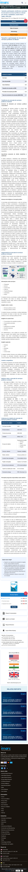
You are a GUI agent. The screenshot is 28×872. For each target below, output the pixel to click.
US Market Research (5, 781)
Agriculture (3, 820)
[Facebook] (5, 768)
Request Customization (11, 613)
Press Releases (4, 789)
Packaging (3, 838)
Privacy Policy (8, 870)
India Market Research (6, 775)
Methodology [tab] (14, 31)
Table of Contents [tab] (14, 28)
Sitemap (3, 812)
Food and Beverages (5, 834)
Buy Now (19, 21)
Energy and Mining (5, 832)
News (2, 810)
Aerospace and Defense (6, 818)
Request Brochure (10, 624)
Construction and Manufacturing (8, 828)
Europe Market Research (6, 779)
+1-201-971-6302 (5, 853)
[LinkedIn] (2, 768)
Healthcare (3, 836)
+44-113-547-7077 (6, 860)
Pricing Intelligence (5, 783)
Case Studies (4, 791)
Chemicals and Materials (6, 826)
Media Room (4, 802)
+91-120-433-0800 (6, 866)
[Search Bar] (22, 2)
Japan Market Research (6, 777)
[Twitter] (7, 768)
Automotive (3, 822)
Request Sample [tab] (14, 34)
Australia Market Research (6, 773)
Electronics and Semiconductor (7, 830)
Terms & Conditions (5, 798)
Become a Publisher (5, 806)
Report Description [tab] (14, 25)
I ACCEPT (18, 870)
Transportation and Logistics (7, 844)
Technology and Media (6, 842)
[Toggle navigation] (25, 3)
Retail (2, 840)
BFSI (2, 824)
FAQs (2, 808)
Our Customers (4, 804)
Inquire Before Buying (11, 630)
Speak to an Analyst (10, 619)
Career (2, 796)
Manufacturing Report (5, 785)
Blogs (2, 787)
